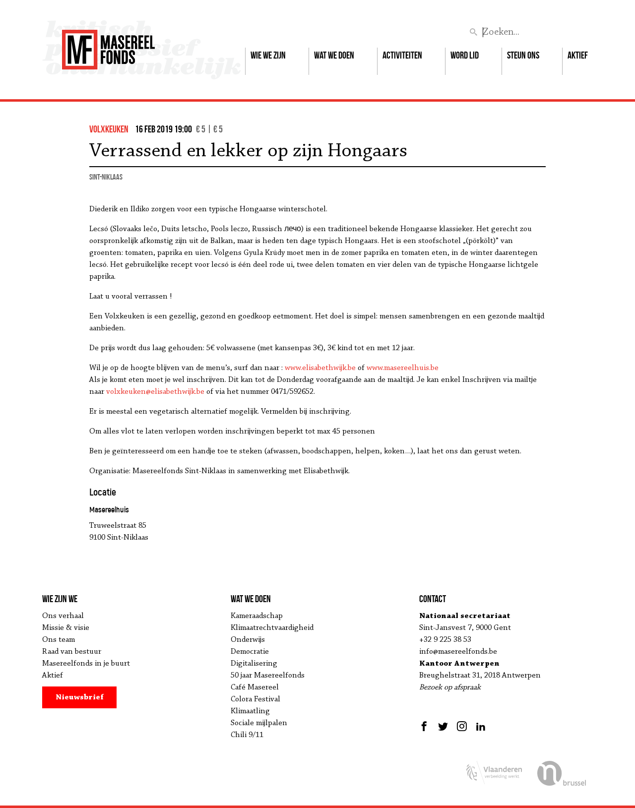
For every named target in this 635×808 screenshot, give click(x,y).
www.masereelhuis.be (403, 368)
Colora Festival (255, 699)
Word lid (464, 55)
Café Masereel (255, 687)
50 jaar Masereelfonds (268, 676)
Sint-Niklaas (106, 177)
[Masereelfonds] (108, 45)
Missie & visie (65, 628)
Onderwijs (248, 640)
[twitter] (443, 726)
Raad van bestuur (71, 652)
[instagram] (461, 726)
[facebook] (425, 726)
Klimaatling (250, 711)
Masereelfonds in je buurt (86, 664)
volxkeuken (108, 129)
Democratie (250, 652)
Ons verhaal (63, 616)
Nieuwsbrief (80, 697)
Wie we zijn (268, 55)
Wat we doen (334, 55)
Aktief (578, 55)
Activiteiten (402, 55)
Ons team (58, 640)
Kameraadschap (257, 616)
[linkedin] (480, 726)
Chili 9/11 (247, 735)
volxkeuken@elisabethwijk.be (155, 392)
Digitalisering (254, 664)
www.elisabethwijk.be (320, 368)
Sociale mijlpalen (259, 723)
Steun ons (523, 55)
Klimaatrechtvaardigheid (272, 628)
